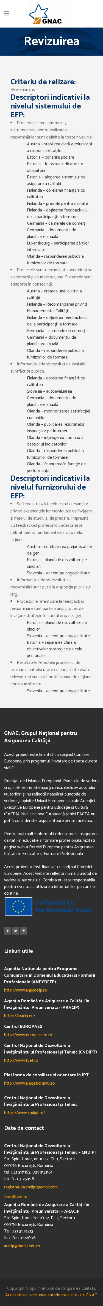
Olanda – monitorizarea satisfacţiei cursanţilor (58, 415)
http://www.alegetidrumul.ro (29, 1083)
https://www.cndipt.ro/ (24, 1112)
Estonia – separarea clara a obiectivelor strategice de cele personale (54, 649)
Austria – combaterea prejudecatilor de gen (59, 550)
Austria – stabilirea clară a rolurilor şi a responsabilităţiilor (59, 147)
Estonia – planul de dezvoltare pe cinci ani (57, 563)
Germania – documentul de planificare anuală (51, 233)
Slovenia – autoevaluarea (49, 391)
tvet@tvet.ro (15, 1196)
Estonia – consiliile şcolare (50, 157)
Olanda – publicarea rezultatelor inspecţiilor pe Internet (56, 428)
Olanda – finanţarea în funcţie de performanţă (56, 467)
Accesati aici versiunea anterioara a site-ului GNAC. (51, 1295)
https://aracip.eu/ (19, 1015)
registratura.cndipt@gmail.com (31, 1187)
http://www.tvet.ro (21, 1060)
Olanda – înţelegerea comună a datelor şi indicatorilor (55, 441)
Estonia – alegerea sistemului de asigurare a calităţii (56, 180)
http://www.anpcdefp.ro (25, 990)
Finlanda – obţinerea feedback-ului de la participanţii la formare (57, 214)
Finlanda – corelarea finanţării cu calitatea (56, 194)
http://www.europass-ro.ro (28, 1034)
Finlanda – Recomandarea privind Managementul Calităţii (57, 308)
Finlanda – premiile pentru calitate (57, 203)
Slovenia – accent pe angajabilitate (58, 573)
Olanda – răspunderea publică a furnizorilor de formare (55, 260)
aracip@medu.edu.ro (22, 1246)
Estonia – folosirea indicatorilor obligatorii (55, 167)
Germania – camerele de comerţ (56, 223)
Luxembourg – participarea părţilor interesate (58, 247)
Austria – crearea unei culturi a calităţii (54, 294)
